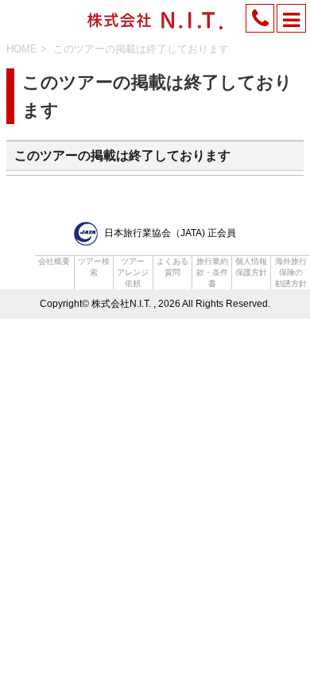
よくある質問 (172, 267)
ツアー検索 (94, 267)
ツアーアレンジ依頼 (133, 272)
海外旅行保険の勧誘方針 (291, 272)
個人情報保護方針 (251, 267)
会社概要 (54, 261)
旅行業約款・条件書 (212, 272)
